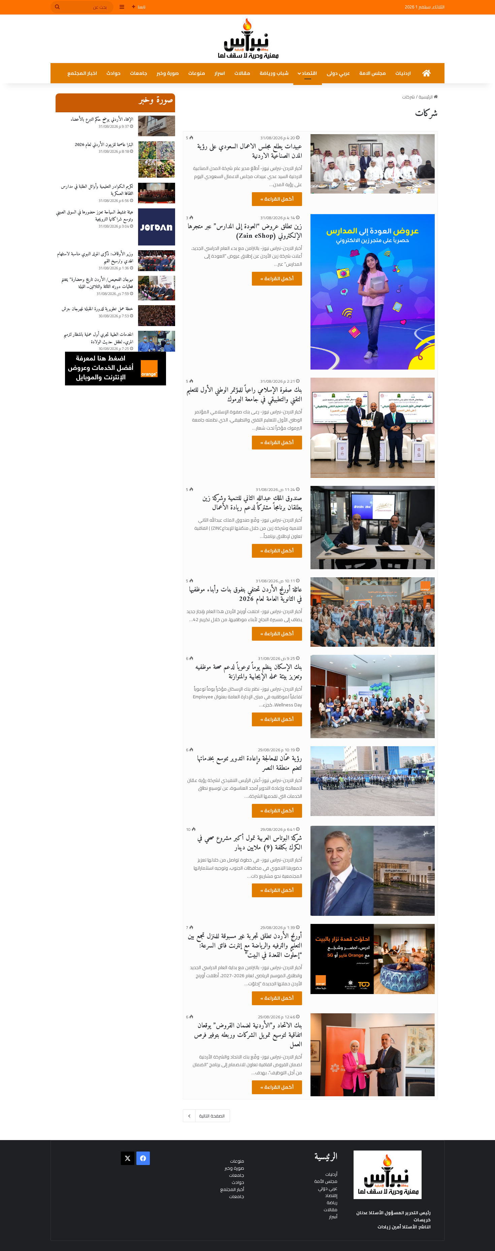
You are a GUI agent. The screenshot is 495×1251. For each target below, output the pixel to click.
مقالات (242, 73)
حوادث (113, 73)
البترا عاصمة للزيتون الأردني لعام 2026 (104, 145)
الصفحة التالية (212, 1116)
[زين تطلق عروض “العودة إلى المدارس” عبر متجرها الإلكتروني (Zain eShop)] (372, 292)
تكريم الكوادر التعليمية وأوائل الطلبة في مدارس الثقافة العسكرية (97, 190)
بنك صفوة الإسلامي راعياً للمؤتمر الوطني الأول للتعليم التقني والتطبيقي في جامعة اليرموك (244, 395)
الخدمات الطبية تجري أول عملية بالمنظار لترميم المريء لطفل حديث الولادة (98, 338)
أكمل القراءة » (277, 199)
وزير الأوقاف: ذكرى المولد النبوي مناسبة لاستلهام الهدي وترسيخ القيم (95, 258)
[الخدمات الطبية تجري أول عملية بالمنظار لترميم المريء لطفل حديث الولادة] (156, 341)
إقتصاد (331, 1195)
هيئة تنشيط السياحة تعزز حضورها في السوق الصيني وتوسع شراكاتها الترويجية (94, 216)
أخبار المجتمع (232, 1189)
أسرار (333, 1217)
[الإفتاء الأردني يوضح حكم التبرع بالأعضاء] (156, 126)
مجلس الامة (372, 73)
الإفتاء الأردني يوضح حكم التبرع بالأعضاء (102, 119)
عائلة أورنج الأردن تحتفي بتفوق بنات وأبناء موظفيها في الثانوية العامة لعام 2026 (245, 594)
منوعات (196, 73)
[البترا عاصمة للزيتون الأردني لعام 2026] (156, 159)
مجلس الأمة (325, 1181)
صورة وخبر (168, 73)
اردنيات (403, 73)
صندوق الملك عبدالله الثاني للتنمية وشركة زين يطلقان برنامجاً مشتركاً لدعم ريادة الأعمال (252, 503)
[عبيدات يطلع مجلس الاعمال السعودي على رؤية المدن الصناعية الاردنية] (372, 164)
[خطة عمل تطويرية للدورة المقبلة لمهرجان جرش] (156, 315)
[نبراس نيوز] (247, 38)
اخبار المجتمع (82, 73)
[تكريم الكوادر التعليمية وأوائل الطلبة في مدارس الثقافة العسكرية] (156, 193)
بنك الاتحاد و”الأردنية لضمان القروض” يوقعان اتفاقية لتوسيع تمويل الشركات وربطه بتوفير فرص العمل (248, 1035)
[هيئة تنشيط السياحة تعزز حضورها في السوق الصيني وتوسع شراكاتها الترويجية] (156, 226)
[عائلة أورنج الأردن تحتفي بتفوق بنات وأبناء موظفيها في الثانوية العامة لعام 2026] (372, 612)
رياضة (332, 1202)
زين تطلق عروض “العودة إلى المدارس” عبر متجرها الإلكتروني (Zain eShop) (245, 231)
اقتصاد (309, 73)
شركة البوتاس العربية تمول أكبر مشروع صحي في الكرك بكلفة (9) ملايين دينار (249, 843)
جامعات (138, 73)
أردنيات (331, 1174)
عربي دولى (338, 73)
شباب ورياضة (274, 73)
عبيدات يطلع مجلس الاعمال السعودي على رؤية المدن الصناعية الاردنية (249, 151)
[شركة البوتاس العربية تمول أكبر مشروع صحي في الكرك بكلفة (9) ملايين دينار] (372, 871)
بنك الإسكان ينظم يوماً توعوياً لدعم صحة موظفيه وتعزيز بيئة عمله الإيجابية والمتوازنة (248, 672)
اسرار (219, 73)
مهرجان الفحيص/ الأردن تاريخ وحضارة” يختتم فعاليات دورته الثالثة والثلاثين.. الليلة (97, 283)
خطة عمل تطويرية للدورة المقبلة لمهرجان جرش (97, 309)
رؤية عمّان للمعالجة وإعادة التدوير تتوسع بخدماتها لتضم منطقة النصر (249, 763)
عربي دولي (327, 1188)
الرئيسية (426, 97)
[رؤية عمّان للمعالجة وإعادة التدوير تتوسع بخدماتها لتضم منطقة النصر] (372, 781)
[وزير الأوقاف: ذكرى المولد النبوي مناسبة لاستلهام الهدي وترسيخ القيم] (156, 260)
